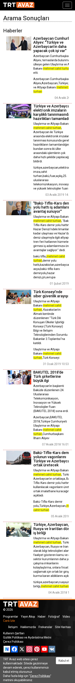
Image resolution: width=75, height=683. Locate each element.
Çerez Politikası (13, 641)
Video (66, 616)
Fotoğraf (54, 616)
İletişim (13, 627)
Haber (42, 616)
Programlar (10, 616)
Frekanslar (45, 627)
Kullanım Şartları (13, 633)
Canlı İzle (9, 620)
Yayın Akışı (28, 616)
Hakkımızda (28, 627)
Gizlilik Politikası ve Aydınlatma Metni (27, 637)
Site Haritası (63, 627)
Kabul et (64, 660)
